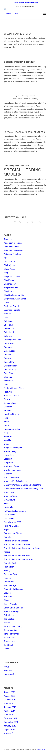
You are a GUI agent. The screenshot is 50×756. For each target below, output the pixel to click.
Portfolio (7, 536)
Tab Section (9, 618)
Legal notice (9, 458)
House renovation (12, 428)
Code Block (9, 328)
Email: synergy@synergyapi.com (26, 2)
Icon (6, 432)
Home (6, 421)
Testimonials (9, 637)
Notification (9, 507)
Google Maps (10, 402)
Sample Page (10, 585)
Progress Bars (10, 574)
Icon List (7, 440)
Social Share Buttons (13, 607)
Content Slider (10, 365)
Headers (8, 410)
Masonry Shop (10, 492)
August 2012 (9, 729)
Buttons (7, 313)
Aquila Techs (41, 749)
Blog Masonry (10, 283)
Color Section (10, 332)
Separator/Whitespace (14, 589)
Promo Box (9, 581)
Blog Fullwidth (10, 280)
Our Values (9, 518)
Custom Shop (10, 369)
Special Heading (11, 611)
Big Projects (9, 265)
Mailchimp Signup (12, 466)
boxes (6, 302)
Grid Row (8, 406)
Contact (7, 354)
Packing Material (11, 525)
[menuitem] (25, 2)
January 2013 (10, 725)
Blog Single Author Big (14, 294)
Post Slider (9, 566)
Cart (6, 317)
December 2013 (11, 721)
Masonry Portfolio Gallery (15, 481)
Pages (7, 529)
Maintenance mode (12, 469)
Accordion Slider (11, 246)
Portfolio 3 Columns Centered (17, 544)
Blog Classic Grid (12, 276)
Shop (6, 600)
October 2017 (10, 699)
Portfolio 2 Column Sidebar (16, 540)
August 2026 (9, 692)
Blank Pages (9, 268)
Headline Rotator (11, 414)
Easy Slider (9, 373)
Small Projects (10, 603)
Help (6, 417)
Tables (7, 622)
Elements (8, 376)
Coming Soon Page (12, 339)
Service (7, 592)
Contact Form (10, 361)
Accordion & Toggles (13, 242)
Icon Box (8, 436)
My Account (9, 499)
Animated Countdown (13, 250)
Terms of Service (11, 633)
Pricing (7, 570)
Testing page (9, 641)
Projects (7, 577)
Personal (8, 670)
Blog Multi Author (11, 287)
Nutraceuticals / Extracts (15, 510)
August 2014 (9, 710)
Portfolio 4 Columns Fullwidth (17, 555)
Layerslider (9, 454)
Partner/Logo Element (13, 533)
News (6, 503)
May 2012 (8, 733)
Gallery (7, 399)
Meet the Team (10, 495)
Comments (9, 343)
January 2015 (10, 707)
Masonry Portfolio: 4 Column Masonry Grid (23, 488)
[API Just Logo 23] (21, 13)
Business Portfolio (12, 306)
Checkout (8, 324)
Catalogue (8, 320)
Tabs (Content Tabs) (13, 626)
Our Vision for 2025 (12, 521)
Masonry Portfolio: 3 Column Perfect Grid (22, 484)
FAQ (6, 384)
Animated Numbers (12, 253)
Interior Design (10, 451)
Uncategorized (10, 674)
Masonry (8, 473)
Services (8, 596)
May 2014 (8, 714)
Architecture (9, 261)
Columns (8, 335)
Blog (6, 272)
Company (8, 347)
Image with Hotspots (13, 447)
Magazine (8, 462)
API (5, 257)
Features (8, 391)
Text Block (8, 644)
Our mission (9, 514)
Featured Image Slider (14, 387)
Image (6, 443)
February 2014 (10, 718)
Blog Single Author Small (15, 298)
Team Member (10, 629)
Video (6, 648)
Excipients (8, 380)
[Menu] (44, 13)
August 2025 (9, 695)
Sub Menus (9, 615)
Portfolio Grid (10, 562)
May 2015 (8, 703)
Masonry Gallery (11, 477)
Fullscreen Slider (11, 395)
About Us (8, 239)
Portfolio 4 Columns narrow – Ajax (19, 559)
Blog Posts (9, 291)
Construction (9, 350)
